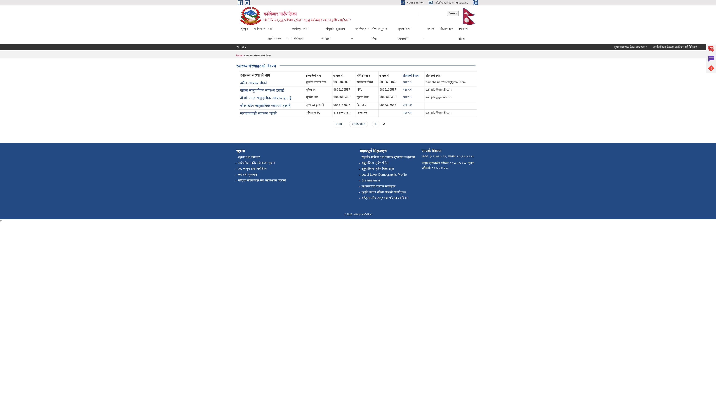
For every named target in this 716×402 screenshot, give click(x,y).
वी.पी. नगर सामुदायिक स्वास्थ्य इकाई (265, 98)
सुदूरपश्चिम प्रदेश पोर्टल (375, 163)
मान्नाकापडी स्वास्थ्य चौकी (258, 113)
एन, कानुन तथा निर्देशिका (252, 168)
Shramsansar (371, 180)
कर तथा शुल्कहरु (247, 174)
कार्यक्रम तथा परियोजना (300, 34)
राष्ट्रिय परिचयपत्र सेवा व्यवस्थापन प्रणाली (262, 180)
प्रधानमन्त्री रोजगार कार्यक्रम (378, 186)
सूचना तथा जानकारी (404, 34)
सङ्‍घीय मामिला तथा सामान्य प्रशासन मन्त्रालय (388, 157)
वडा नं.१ (407, 82)
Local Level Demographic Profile (384, 174)
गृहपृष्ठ (245, 29)
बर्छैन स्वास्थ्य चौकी (253, 83)
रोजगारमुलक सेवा (379, 34)
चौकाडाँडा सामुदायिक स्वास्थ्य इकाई (265, 105)
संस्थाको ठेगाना (411, 75)
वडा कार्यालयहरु (274, 34)
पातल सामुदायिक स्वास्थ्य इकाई (262, 90)
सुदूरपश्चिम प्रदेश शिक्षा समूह (378, 168)
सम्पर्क (430, 29)
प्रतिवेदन (360, 29)
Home (239, 55)
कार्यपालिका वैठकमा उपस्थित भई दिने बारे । (669, 47)
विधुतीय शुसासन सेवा (335, 34)
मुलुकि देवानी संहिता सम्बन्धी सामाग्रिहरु (384, 192)
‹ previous (358, 123)
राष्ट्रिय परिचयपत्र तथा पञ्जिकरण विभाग (385, 198)
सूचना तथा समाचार (249, 157)
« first (339, 123)
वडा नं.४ (407, 104)
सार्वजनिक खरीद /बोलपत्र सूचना (256, 163)
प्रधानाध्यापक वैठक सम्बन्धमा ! (623, 47)
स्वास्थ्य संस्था (463, 34)
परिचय (258, 29)
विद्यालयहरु (446, 29)
